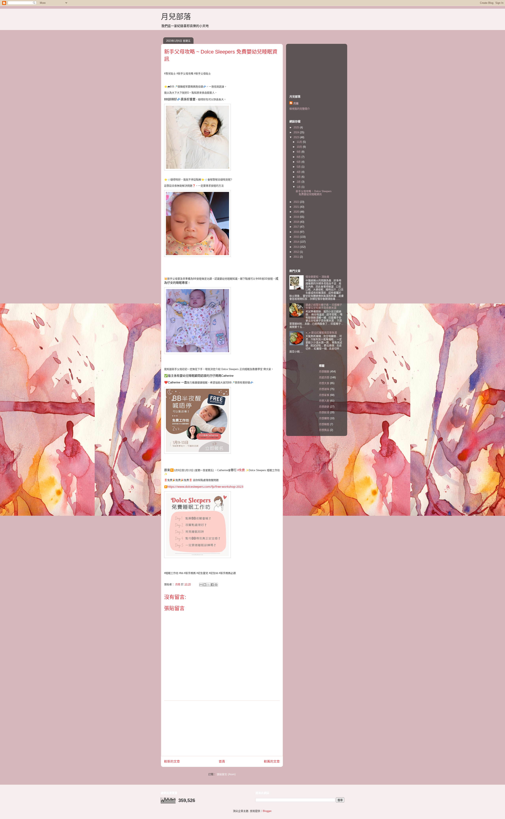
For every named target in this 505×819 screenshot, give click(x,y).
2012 (297, 251)
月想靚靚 (324, 371)
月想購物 (324, 418)
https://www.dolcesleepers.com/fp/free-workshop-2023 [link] (205, 486)
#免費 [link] (241, 470)
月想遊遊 (324, 406)
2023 (297, 137)
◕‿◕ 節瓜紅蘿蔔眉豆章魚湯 (321, 332)
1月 (299, 186)
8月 (299, 156)
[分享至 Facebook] (212, 585)
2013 (297, 246)
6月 (299, 161)
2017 (297, 226)
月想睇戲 (324, 424)
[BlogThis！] (205, 585)
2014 (297, 241)
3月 (299, 176)
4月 (299, 171)
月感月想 (324, 377)
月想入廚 (324, 400)
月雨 (295, 103)
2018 (297, 221)
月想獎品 (324, 429)
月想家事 (324, 395)
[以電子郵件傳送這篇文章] (201, 585)
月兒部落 (176, 16)
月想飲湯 (324, 412)
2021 (297, 206)
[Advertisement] (222, 728)
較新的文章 (172, 761)
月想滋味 (324, 389)
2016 (297, 231)
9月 (299, 151)
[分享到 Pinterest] (216, 585)
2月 (299, 181)
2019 (297, 216)
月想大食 (324, 383)
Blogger (267, 811)
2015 (297, 236)
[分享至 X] (208, 585)
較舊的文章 (272, 761)
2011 (297, 256)
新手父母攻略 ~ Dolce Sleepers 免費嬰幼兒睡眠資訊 (314, 193)
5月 (299, 166)
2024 (297, 132)
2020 (297, 211)
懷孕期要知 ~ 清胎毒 (317, 276)
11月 (300, 141)
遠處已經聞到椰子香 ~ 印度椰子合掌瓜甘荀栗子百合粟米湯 (324, 306)
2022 (297, 201)
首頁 (222, 761)
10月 (300, 146)
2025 (297, 127)
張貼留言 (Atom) (226, 774)
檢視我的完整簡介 (299, 108)
